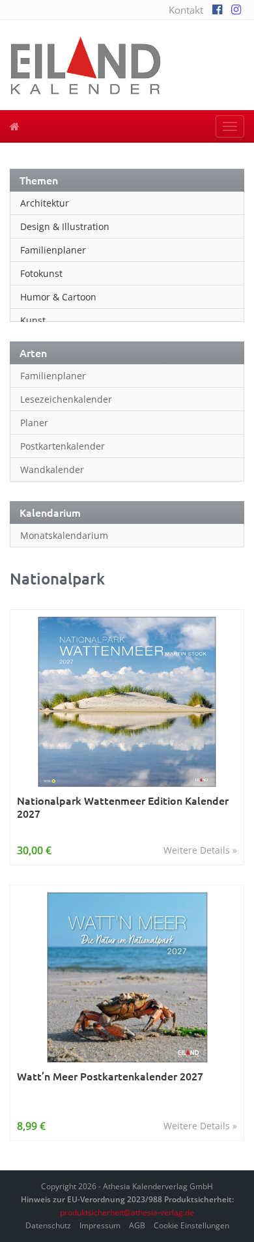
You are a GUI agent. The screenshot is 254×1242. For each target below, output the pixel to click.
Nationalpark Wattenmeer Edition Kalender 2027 (123, 807)
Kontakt (186, 9)
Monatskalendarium (64, 535)
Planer (34, 422)
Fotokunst (41, 273)
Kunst (33, 320)
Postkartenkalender (62, 446)
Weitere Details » (200, 850)
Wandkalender (52, 469)
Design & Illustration (64, 226)
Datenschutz (48, 1225)
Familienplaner (53, 250)
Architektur (44, 203)
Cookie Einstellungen (191, 1225)
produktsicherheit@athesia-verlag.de (127, 1212)
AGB (137, 1225)
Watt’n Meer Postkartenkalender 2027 (110, 1076)
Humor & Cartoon (58, 297)
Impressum (99, 1225)
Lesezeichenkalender (66, 399)
